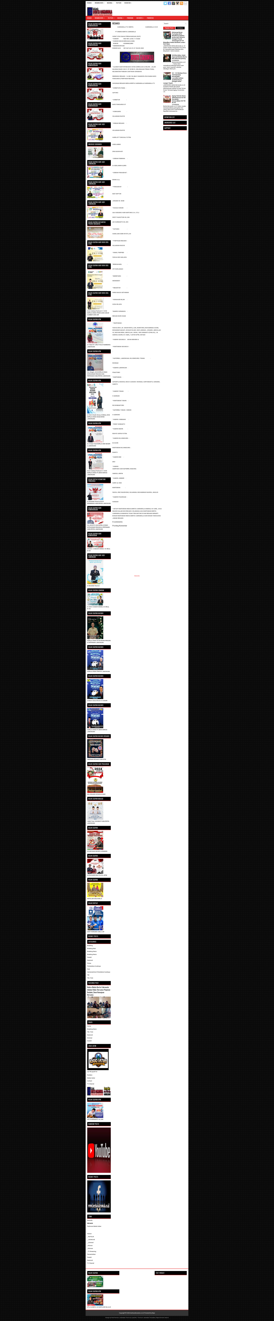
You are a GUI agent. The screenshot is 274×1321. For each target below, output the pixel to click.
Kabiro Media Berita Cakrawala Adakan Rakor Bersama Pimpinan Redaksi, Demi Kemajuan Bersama (98, 991)
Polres (89, 963)
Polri (88, 969)
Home (89, 1026)
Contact (89, 1081)
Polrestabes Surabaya (94, 966)
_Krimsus (90, 1248)
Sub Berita (140, 18)
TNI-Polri (118, 3)
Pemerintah (150, 18)
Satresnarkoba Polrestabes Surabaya (98, 972)
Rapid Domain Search (162, 1317)
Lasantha (134, 1317)
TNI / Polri (90, 978)
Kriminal (89, 1038)
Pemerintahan (91, 1254)
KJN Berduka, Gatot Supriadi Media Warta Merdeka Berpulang (179, 56)
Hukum (89, 1233)
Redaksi (89, 3)
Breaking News (99, 3)
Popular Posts (169, 28)
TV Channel (90, 1084)
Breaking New (91, 948)
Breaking (90, 945)
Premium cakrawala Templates (146, 1317)
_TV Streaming (91, 1251)
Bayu (153, 1313)
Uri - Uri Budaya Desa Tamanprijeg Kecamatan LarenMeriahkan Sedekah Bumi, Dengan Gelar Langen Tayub (175, 78)
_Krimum (90, 1245)
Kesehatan (128, 3)
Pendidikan (130, 18)
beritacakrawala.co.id (136, 1313)
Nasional (110, 3)
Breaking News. (92, 954)
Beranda (137, 576)
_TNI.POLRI (90, 1236)
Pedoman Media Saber (94, 1226)
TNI (88, 975)
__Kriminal (90, 1242)
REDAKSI (116, 23)
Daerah (89, 957)
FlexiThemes (115, 1317)
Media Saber (91, 1078)
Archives (180, 28)
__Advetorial (91, 1239)
